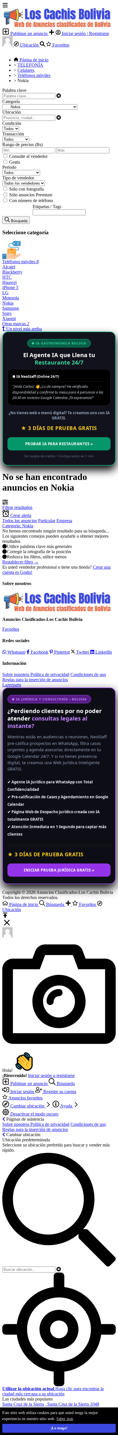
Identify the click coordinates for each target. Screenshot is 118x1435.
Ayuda (66, 1105)
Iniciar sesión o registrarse (51, 1075)
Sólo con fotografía (26, 189)
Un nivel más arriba (23, 328)
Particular (46, 520)
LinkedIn (103, 652)
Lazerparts (11, 684)
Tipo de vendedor (18, 177)
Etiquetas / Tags (47, 206)
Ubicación (29, 44)
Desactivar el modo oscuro (33, 1113)
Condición (11, 123)
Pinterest (61, 652)
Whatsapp (15, 652)
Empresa (64, 520)
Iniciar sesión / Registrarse (85, 33)
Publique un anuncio (29, 33)
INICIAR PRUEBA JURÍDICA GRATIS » (59, 870)
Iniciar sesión (22, 1091)
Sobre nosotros (16, 674)
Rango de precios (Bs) (22, 144)
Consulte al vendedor (28, 156)
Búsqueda (65, 1083)
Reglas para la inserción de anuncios (35, 679)
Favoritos (60, 44)
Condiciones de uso (88, 674)
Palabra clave (14, 90)
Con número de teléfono (31, 200)
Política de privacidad (49, 674)
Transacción (13, 133)
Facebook (39, 652)
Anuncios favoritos (25, 1097)
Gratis (14, 162)
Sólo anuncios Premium (30, 194)
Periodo (9, 167)
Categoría (11, 101)
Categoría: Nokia (17, 525)
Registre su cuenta (59, 1091)
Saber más (64, 1419)
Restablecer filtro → (20, 561)
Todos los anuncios (19, 520)
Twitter (82, 652)
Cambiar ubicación (27, 1105)
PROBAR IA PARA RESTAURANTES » (59, 443)
